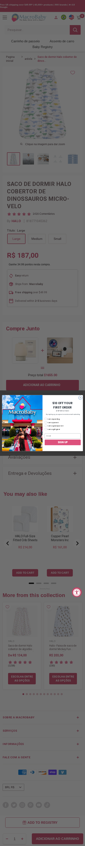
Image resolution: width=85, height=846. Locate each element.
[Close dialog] (80, 398)
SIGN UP (63, 442)
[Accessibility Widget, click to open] (77, 592)
